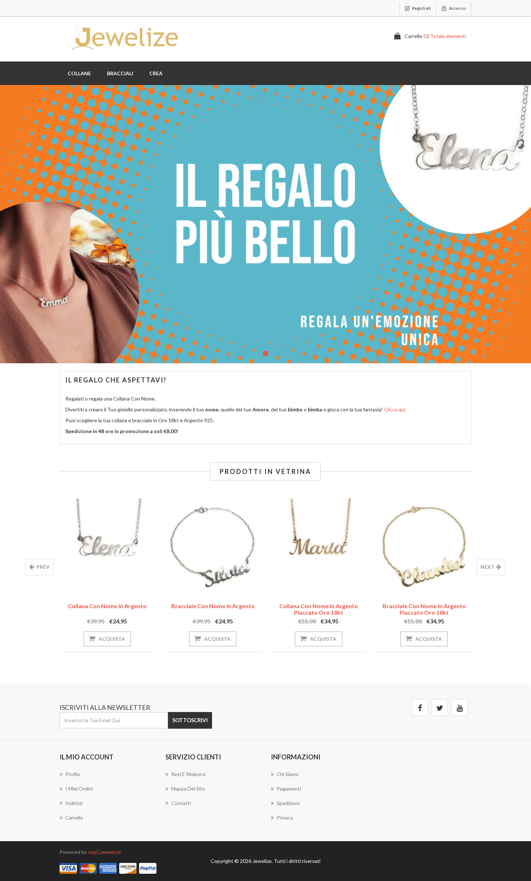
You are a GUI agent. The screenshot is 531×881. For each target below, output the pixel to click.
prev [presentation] (42, 567)
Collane (79, 73)
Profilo (72, 774)
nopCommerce (104, 852)
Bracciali (120, 73)
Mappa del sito (188, 788)
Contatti (181, 803)
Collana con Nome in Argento (107, 605)
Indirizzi (73, 803)
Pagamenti (289, 788)
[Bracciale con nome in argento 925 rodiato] (212, 546)
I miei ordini (79, 788)
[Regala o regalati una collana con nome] (265, 224)
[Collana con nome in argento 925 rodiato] (107, 546)
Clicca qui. (395, 409)
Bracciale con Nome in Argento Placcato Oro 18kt (424, 609)
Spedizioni (288, 803)
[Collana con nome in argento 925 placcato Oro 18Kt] (318, 546)
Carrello (74, 817)
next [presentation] (487, 567)
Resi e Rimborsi (188, 774)
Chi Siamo (288, 774)
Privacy (285, 817)
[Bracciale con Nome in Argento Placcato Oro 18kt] (424, 546)
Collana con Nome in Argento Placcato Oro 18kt (318, 609)
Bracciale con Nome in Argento (213, 605)
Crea (156, 73)
